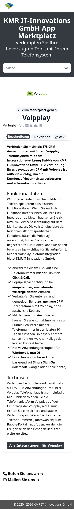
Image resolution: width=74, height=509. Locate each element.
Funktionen (41, 137)
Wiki (61, 137)
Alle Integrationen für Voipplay (35, 445)
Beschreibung (18, 136)
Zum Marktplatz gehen (39, 110)
